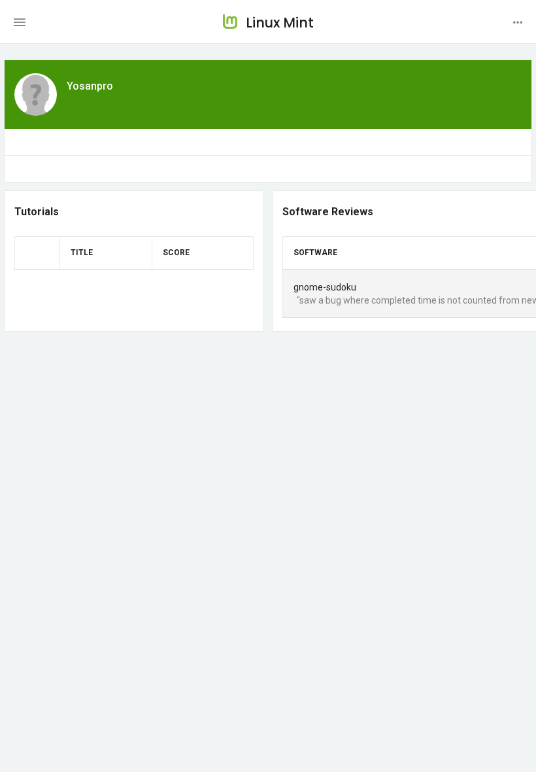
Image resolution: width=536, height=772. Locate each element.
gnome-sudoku (324, 287)
